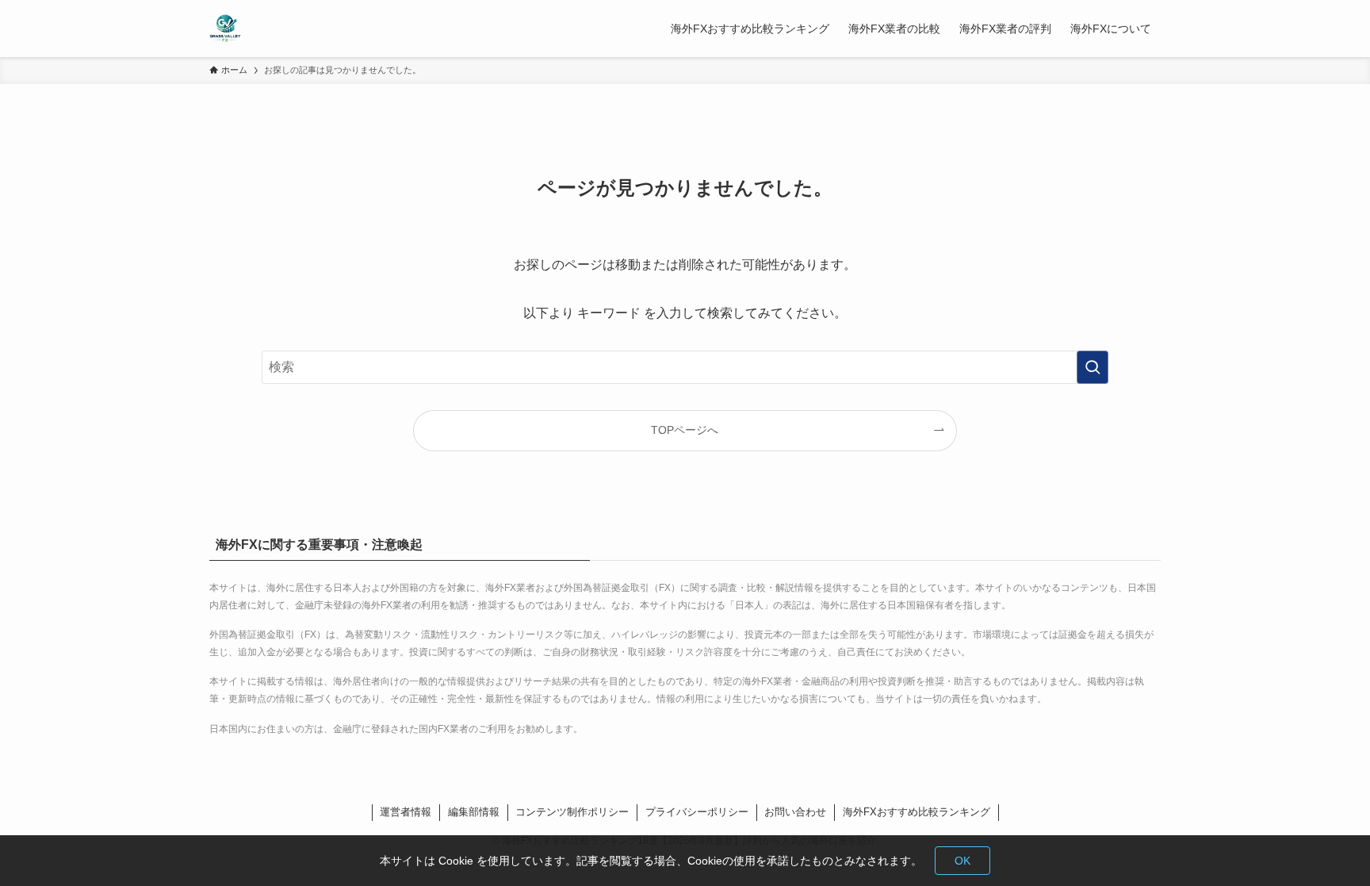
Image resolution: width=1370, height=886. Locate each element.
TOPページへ (684, 430)
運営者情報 (405, 812)
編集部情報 (473, 812)
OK (962, 860)
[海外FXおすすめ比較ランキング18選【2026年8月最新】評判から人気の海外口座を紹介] (225, 28)
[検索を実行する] (1092, 367)
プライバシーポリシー (696, 812)
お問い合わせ (795, 812)
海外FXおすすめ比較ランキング (916, 812)
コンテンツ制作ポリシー (572, 812)
